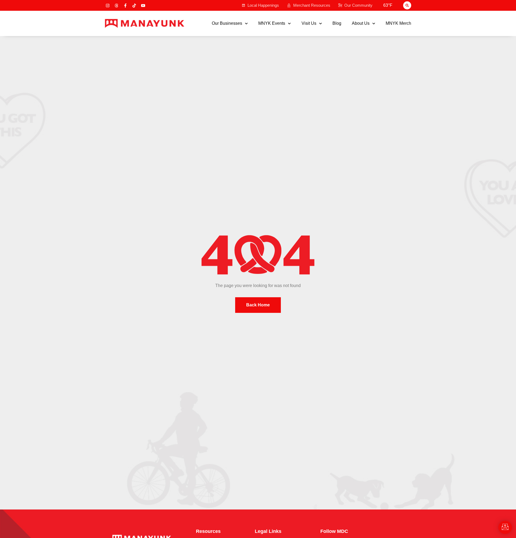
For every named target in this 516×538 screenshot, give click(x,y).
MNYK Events (271, 23)
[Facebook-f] (125, 5)
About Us (361, 23)
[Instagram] (108, 5)
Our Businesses (227, 23)
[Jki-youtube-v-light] (143, 5)
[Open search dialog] (407, 5)
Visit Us (309, 23)
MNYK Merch (398, 23)
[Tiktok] (134, 5)
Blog (336, 23)
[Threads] (116, 5)
